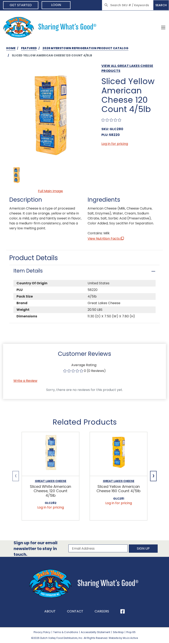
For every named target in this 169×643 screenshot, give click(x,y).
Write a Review (25, 380)
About (50, 611)
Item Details (28, 270)
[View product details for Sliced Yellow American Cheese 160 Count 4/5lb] (118, 454)
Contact (75, 611)
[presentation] (15, 476)
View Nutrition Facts (104, 238)
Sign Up (143, 548)
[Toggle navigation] (163, 27)
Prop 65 (131, 632)
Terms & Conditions (65, 632)
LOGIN (56, 4)
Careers (102, 611)
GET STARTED (21, 5)
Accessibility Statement (95, 632)
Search (161, 5)
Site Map (118, 632)
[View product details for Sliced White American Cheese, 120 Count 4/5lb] (50, 454)
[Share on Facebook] (122, 611)
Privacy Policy (42, 632)
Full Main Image (50, 191)
